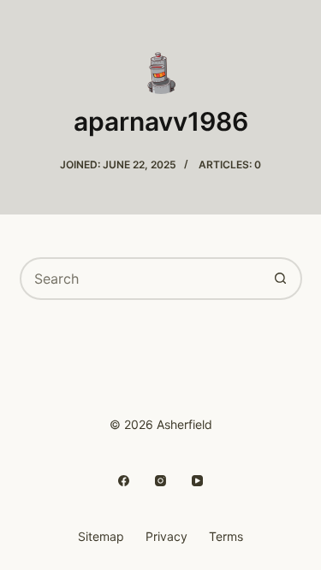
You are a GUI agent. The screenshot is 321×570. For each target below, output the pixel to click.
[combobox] (141, 278)
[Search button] (280, 278)
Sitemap (101, 536)
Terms (226, 536)
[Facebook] (123, 480)
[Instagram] (160, 480)
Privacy (166, 536)
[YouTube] (197, 480)
